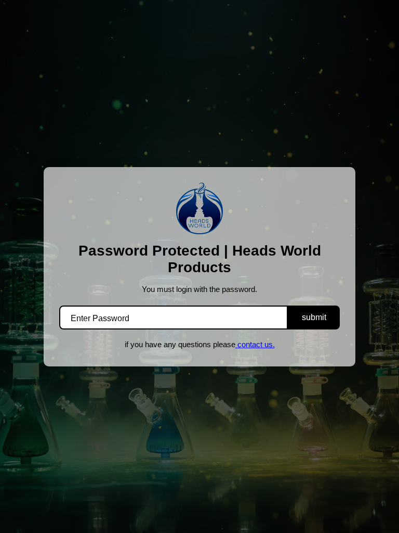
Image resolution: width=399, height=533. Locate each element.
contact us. (255, 344)
